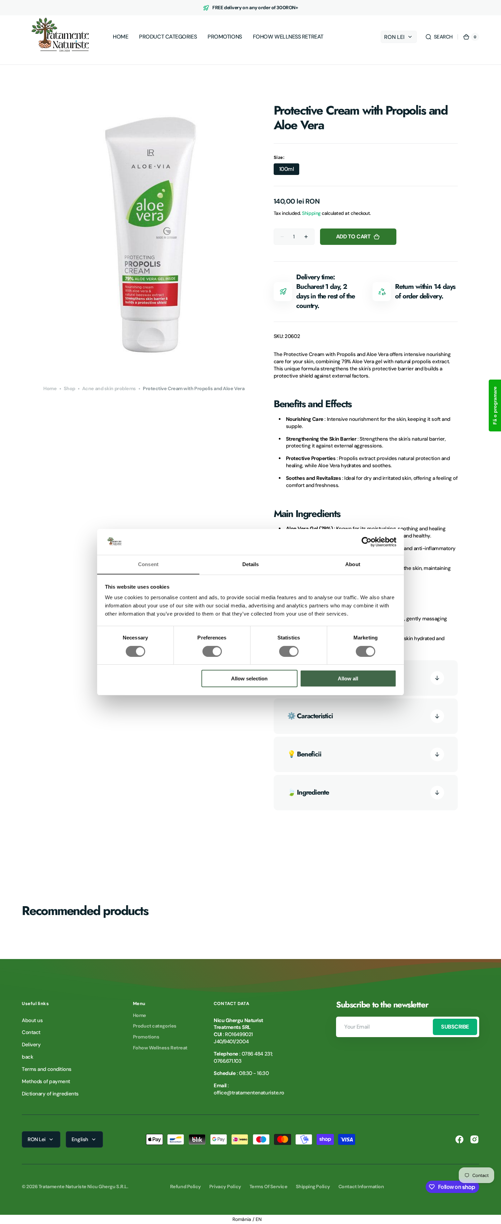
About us (32, 1020)
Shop (69, 388)
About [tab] (352, 564)
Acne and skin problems (109, 388)
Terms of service (268, 1186)
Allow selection (249, 678)
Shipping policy (313, 1186)
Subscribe (455, 1026)
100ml (289, 170)
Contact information (361, 1186)
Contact (31, 1032)
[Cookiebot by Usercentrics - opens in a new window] (366, 542)
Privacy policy (225, 1186)
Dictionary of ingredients (50, 1093)
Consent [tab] (148, 564)
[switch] (212, 651)
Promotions (146, 1037)
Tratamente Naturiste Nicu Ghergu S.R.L (83, 1186)
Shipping (311, 213)
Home (50, 388)
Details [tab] (250, 564)
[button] (439, 36)
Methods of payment (46, 1081)
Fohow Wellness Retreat (160, 1048)
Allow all (348, 678)
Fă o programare (495, 405)
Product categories (155, 1026)
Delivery (31, 1044)
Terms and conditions (47, 1069)
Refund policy (185, 1186)
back (27, 1056)
